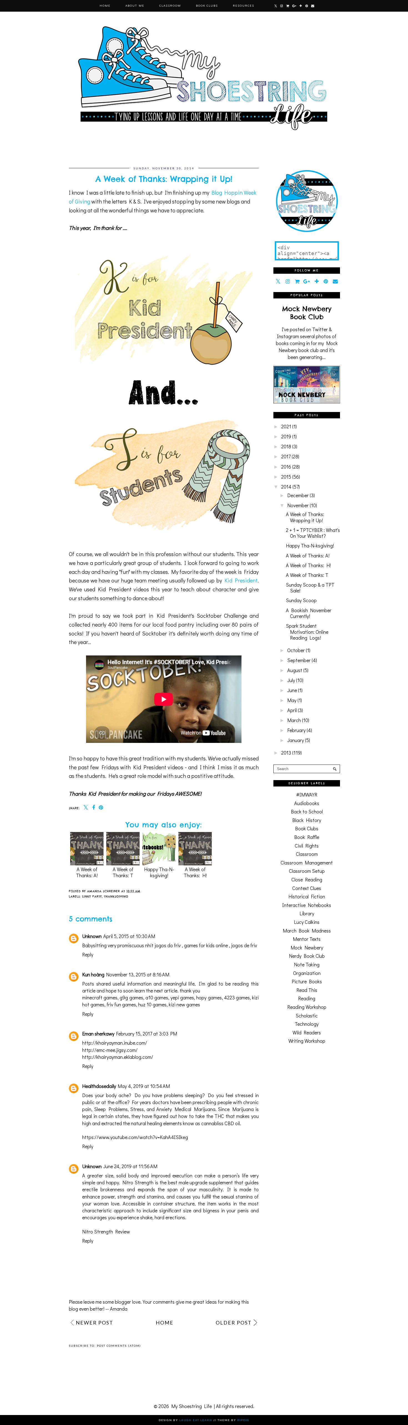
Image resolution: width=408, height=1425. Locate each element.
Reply (87, 954)
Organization (307, 973)
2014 (286, 486)
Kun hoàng (93, 974)
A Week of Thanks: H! (195, 872)
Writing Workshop (306, 1040)
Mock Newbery (307, 947)
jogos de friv (244, 945)
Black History (306, 820)
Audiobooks (306, 803)
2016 (286, 466)
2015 (286, 476)
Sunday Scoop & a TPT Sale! (310, 587)
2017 (286, 456)
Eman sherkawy (98, 1033)
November (298, 505)
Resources (243, 5)
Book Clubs (207, 5)
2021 (286, 426)
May (291, 700)
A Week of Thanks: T (123, 872)
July (291, 680)
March (294, 720)
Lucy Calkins (306, 922)
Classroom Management (307, 862)
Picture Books (307, 981)
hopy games (208, 997)
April (292, 710)
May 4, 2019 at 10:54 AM (144, 1086)
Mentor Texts (307, 939)
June (292, 690)
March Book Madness (307, 930)
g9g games (131, 997)
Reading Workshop (306, 1007)
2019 (286, 436)
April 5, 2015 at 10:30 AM (129, 936)
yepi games (182, 997)
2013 (286, 752)
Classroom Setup (307, 871)
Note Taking (306, 964)
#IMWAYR (306, 794)
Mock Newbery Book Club (306, 313)
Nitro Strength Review (106, 1231)
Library (306, 913)
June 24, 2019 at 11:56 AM (130, 1166)
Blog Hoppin (227, 192)
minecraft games (99, 997)
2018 (286, 446)
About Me (134, 5)
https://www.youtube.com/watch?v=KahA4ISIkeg (135, 1137)
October (296, 650)
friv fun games (121, 1004)
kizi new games (184, 1004)
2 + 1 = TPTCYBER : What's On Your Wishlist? (313, 533)
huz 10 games (152, 1004)
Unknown (92, 936)
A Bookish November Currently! (308, 613)
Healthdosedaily (99, 1086)
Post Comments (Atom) (119, 1345)
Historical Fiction (306, 896)
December (298, 495)
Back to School (307, 811)
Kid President (241, 580)
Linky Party (92, 896)
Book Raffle (306, 837)
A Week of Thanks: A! (87, 872)
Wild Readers (307, 1032)
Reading (306, 998)
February (296, 730)
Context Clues (306, 888)
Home (105, 5)
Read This (306, 990)
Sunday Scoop (301, 600)
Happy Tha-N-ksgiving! (159, 872)
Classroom (170, 5)
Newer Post (94, 1323)
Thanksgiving (116, 896)
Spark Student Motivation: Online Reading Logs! (307, 631)
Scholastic (307, 1015)
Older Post (234, 1323)
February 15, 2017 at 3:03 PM (146, 1033)
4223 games (237, 997)
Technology (307, 1024)
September (299, 660)
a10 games (156, 997)
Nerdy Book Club (307, 955)
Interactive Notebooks (306, 905)
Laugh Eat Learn (195, 1420)
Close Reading (306, 879)
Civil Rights (307, 845)
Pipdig (243, 1420)
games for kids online (206, 945)
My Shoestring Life (191, 1406)
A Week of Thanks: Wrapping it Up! (305, 517)
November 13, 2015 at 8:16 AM (137, 974)
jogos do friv (168, 945)
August (294, 670)
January (295, 740)
